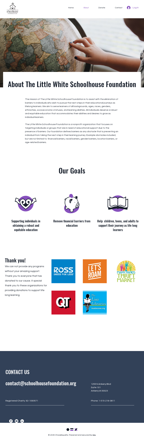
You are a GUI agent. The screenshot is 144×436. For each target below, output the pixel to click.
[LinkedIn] (22, 421)
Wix (94, 435)
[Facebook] (11, 421)
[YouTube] (16, 421)
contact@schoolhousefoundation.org (40, 383)
